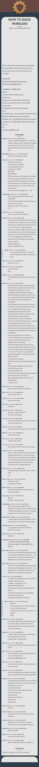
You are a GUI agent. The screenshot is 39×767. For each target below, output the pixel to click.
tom (3, 438)
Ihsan (5, 601)
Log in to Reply (21, 138)
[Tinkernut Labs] (19, 7)
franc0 (4, 433)
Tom (3, 410)
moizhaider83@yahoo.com (17, 658)
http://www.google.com (27, 349)
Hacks (24, 28)
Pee (3, 444)
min (3, 662)
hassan (4, 712)
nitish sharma (5, 154)
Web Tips (28, 28)
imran (3, 487)
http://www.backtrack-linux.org (14, 81)
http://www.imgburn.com (11, 84)
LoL (3, 418)
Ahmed (3, 283)
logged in (14, 752)
